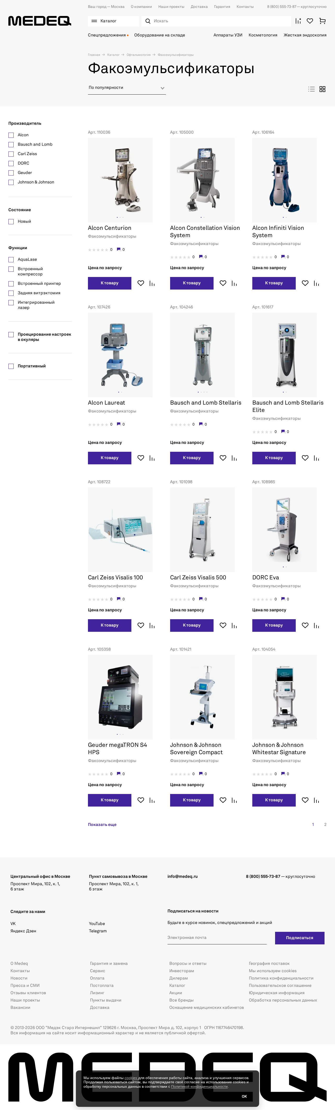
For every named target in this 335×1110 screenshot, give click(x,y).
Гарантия (222, 7)
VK (12, 924)
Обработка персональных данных (283, 1000)
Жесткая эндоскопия (305, 35)
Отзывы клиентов (28, 993)
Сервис (97, 971)
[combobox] (127, 90)
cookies (131, 1078)
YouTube (97, 924)
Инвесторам (181, 971)
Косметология (263, 35)
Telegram (98, 931)
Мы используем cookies (273, 971)
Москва (106, 7)
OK (244, 1096)
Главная (94, 55)
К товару (110, 283)
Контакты (245, 7)
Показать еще (102, 825)
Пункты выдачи (105, 1000)
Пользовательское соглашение (280, 986)
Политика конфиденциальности (281, 978)
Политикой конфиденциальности (199, 1086)
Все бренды (181, 1000)
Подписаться (299, 938)
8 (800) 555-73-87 (282, 7)
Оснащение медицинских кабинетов (206, 1008)
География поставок (269, 964)
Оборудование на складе (159, 35)
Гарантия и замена (109, 964)
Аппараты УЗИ (228, 35)
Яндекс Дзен (23, 931)
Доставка (199, 7)
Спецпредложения (107, 35)
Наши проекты (171, 7)
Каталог (113, 55)
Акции (175, 993)
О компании (141, 7)
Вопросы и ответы (187, 964)
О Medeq (19, 964)
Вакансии (20, 1008)
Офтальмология (138, 55)
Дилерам (178, 978)
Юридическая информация (277, 993)
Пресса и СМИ (25, 986)
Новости (18, 978)
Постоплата (102, 986)
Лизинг (97, 993)
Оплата (97, 978)
